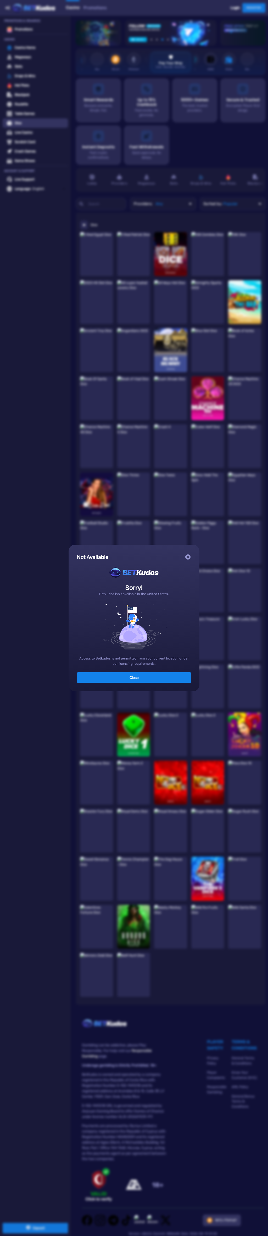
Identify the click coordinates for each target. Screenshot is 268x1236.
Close (134, 677)
